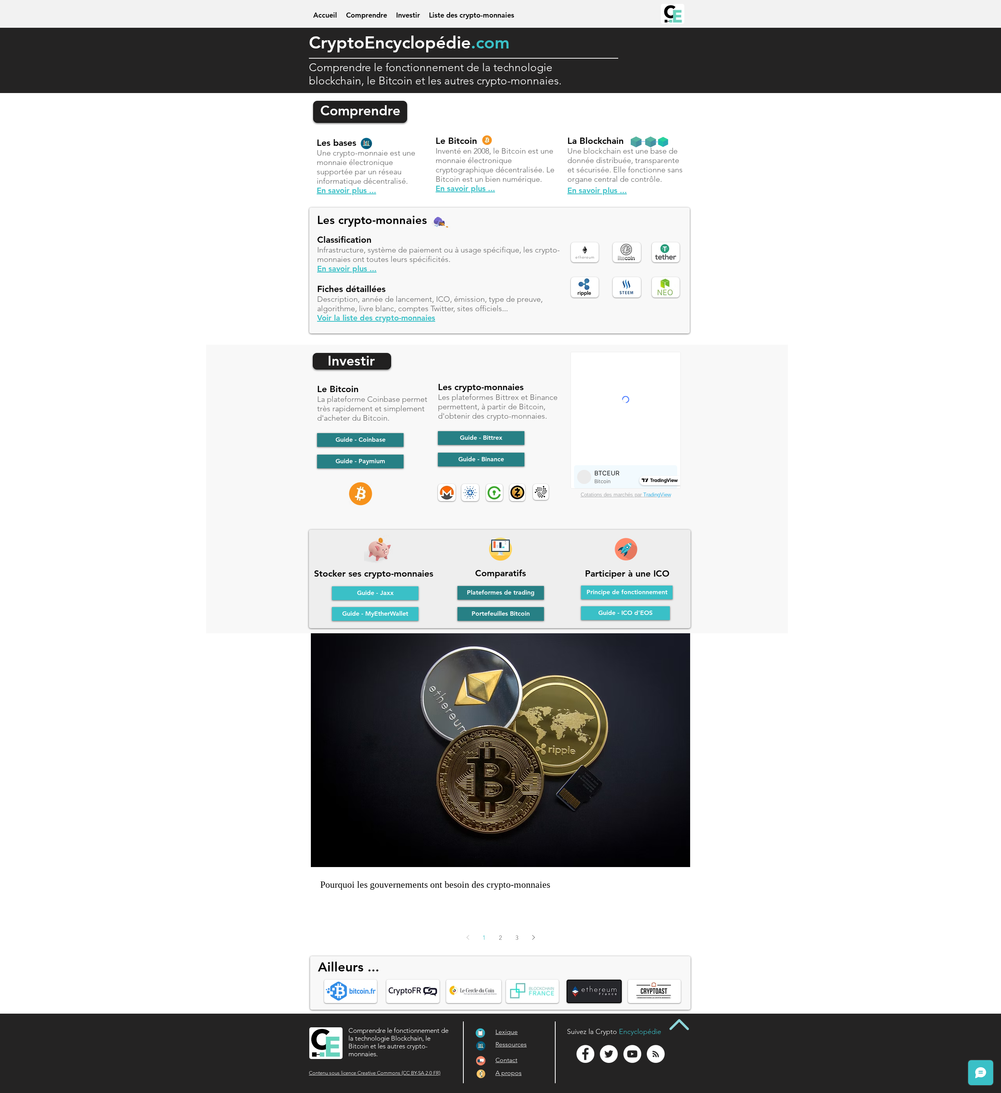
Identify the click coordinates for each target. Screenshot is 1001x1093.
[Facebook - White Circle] (585, 1054)
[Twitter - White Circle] (609, 1054)
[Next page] (533, 937)
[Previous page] (468, 937)
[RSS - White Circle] (656, 1054)
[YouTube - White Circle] (632, 1054)
